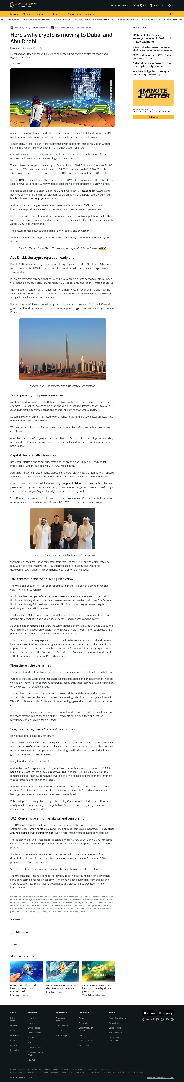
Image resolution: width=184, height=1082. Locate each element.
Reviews (31, 1060)
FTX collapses (54, 746)
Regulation (15, 1050)
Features (31, 1023)
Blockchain (15, 1045)
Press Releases (62, 1025)
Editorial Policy (115, 1028)
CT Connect (84, 1045)
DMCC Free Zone (28, 180)
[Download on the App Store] (149, 1013)
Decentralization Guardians (86, 1029)
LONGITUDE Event (87, 1040)
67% (25, 169)
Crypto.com (84, 190)
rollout (93, 854)
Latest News (13, 1019)
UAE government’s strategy (62, 596)
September (93, 858)
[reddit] (172, 1020)
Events (82, 1035)
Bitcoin (13, 1030)
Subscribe (153, 117)
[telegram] (152, 1020)
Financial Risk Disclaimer (115, 1039)
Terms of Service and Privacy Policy (160, 1077)
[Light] (170, 5)
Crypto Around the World (36, 1053)
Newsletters (114, 1023)
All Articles (32, 1018)
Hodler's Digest (34, 1032)
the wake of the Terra (29, 746)
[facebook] (157, 1020)
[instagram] (162, 1020)
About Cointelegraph (118, 1018)
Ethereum (14, 1035)
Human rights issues (39, 828)
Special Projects (62, 1035)
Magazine (14, 48)
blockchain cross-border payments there (33, 198)
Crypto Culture (34, 1047)
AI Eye (30, 1042)
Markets (27, 14)
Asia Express (33, 1037)
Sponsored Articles (60, 1019)
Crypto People (34, 1028)
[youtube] (167, 1020)
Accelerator (84, 1023)
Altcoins (13, 1040)
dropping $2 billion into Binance (79, 483)
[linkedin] (147, 1020)
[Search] (171, 14)
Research (57, 14)
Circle (62, 190)
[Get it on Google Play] (166, 1013)
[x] (142, 1020)
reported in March (40, 625)
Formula (82, 1018)
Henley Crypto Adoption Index (75, 801)
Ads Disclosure (115, 1032)
